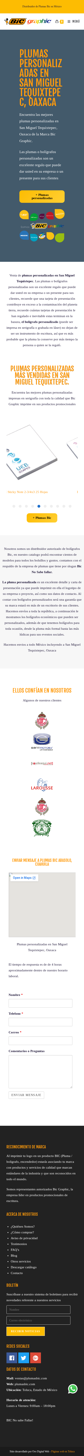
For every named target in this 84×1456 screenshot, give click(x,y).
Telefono (16, 1013)
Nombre (16, 995)
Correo (15, 1032)
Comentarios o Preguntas (27, 1051)
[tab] (70, 506)
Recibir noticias (25, 1331)
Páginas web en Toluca (63, 1451)
